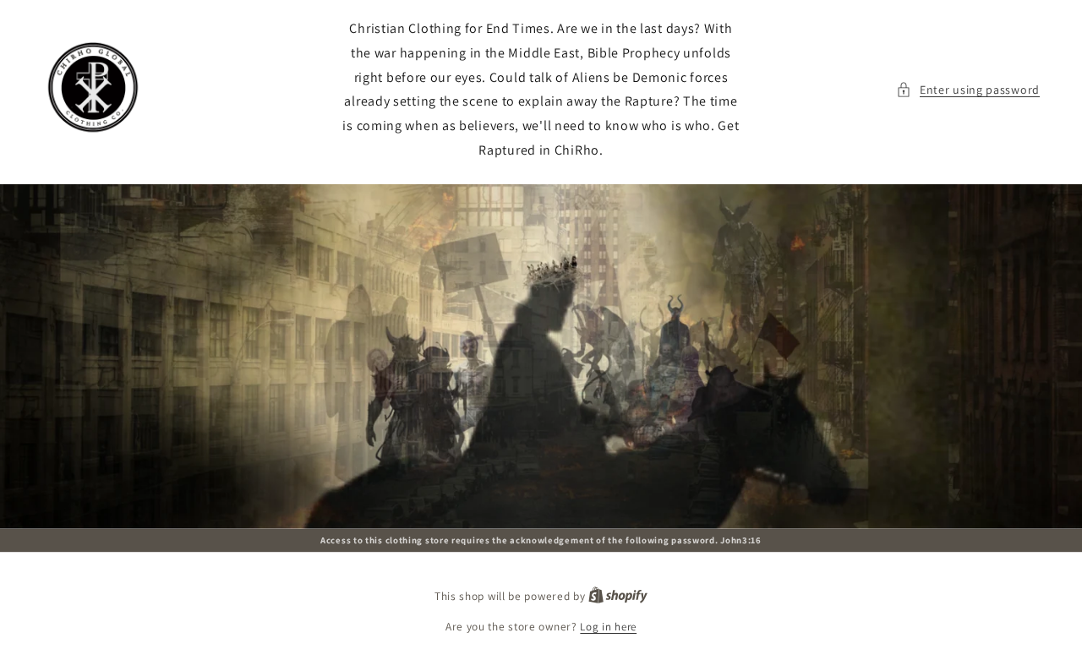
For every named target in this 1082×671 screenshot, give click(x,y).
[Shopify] (618, 596)
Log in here (608, 626)
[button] (968, 90)
